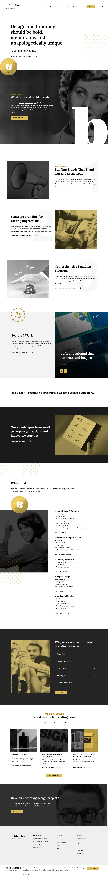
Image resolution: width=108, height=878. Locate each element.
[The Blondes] (12, 6)
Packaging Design (37, 844)
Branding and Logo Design (40, 838)
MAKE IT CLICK (59, 591)
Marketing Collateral (38, 850)
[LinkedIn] (83, 853)
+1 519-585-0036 (81, 838)
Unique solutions (64, 683)
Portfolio (59, 845)
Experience (62, 654)
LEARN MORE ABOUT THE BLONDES (21, 56)
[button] (65, 371)
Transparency (63, 668)
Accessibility (54, 865)
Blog (58, 848)
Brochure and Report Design (40, 841)
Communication (64, 661)
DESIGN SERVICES (38, 835)
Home (58, 839)
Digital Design (36, 847)
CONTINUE (93, 868)
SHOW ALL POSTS (54, 775)
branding (34, 392)
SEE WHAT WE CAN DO (61, 191)
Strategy (61, 675)
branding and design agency (27, 103)
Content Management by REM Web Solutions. (88, 865)
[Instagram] (80, 853)
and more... (88, 392)
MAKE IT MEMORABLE (61, 532)
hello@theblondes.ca (82, 845)
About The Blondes (62, 842)
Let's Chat (59, 852)
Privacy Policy (47, 865)
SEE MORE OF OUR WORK (18, 441)
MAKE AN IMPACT (60, 554)
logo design (18, 392)
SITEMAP (59, 835)
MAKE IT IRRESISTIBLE (61, 571)
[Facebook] (77, 853)
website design (68, 392)
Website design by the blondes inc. (70, 865)
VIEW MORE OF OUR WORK (19, 353)
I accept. (26, 875)
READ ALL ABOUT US (19, 117)
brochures (49, 392)
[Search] (98, 7)
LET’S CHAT (60, 692)
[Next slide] (100, 739)
